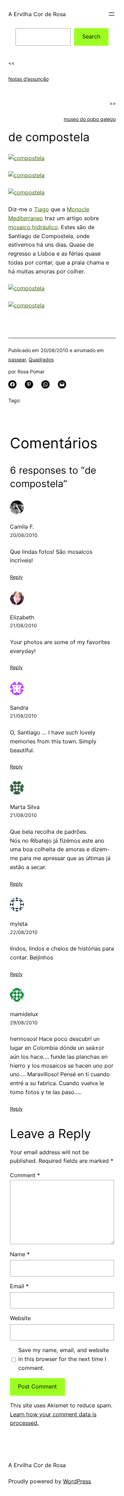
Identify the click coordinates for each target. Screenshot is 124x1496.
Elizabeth (22, 617)
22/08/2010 (24, 932)
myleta (19, 923)
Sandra (19, 707)
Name (20, 1254)
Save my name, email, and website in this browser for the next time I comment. (63, 1359)
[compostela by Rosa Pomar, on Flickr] (26, 158)
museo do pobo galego (90, 119)
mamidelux (24, 1014)
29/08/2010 (24, 1022)
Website (20, 1318)
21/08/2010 (23, 625)
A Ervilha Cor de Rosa (37, 14)
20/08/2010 (24, 535)
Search (91, 36)
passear (17, 359)
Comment (25, 1175)
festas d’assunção (28, 79)
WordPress (77, 1481)
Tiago (41, 209)
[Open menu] (111, 14)
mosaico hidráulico (33, 227)
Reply (16, 577)
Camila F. (22, 526)
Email (19, 1286)
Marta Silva (25, 806)
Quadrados (41, 359)
